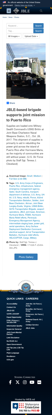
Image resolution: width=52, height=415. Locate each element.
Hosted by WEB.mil (25, 399)
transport (34, 191)
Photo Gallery (26, 257)
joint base (30, 211)
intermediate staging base (21, 223)
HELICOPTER (15, 237)
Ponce (33, 197)
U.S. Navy (17, 197)
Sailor (11, 191)
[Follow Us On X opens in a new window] (17, 383)
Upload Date (31, 36)
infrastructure (27, 185)
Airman (29, 203)
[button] (25, 5)
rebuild (26, 197)
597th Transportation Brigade (22, 209)
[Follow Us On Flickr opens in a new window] (39, 383)
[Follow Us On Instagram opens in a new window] (24, 383)
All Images (13, 36)
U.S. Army (35, 194)
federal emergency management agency (25, 187)
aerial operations (17, 226)
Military (33, 237)
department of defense (19, 194)
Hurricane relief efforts (28, 234)
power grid (39, 223)
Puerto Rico (14, 185)
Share (12, 103)
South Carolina (22, 191)
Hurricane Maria (16, 214)
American (40, 211)
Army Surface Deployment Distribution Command (25, 228)
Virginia (27, 206)
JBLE (22, 211)
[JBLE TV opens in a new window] (32, 383)
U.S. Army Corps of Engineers (29, 183)
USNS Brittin (37, 206)
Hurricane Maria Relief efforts (25, 216)
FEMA (28, 214)
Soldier (35, 200)
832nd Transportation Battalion (26, 199)
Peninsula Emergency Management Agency (24, 219)
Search (38, 25)
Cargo (26, 237)
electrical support (17, 232)
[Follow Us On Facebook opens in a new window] (10, 383)
